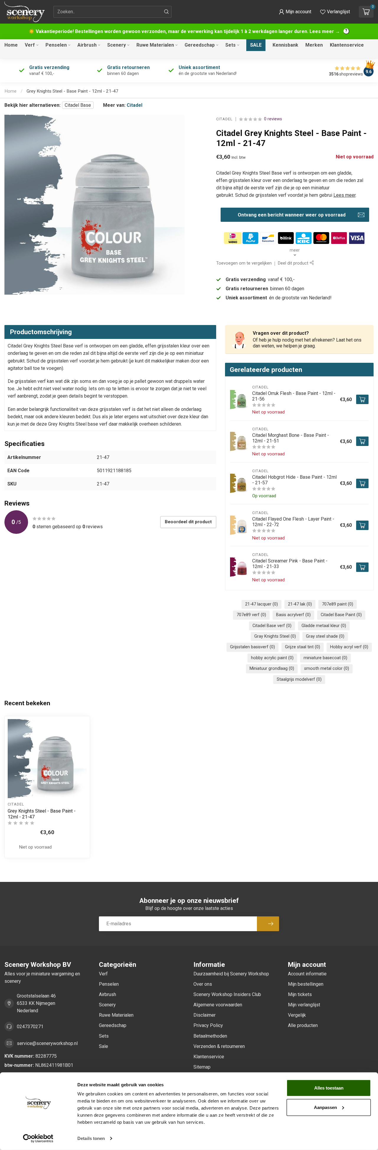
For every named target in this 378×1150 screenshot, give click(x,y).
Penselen (56, 45)
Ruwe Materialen (155, 45)
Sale (256, 45)
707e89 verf (251, 614)
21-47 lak (300, 604)
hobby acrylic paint (272, 657)
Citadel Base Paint (341, 614)
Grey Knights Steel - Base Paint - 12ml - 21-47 (72, 91)
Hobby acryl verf (349, 646)
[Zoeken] (167, 12)
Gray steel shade (325, 636)
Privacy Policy (208, 1025)
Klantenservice (347, 45)
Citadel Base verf (271, 625)
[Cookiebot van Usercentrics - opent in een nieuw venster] (38, 1138)
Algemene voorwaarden (217, 1005)
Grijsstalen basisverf (252, 646)
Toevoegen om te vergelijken (244, 263)
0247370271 (30, 1026)
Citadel (134, 105)
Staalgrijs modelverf (299, 679)
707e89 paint (337, 604)
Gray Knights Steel (275, 636)
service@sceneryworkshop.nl (47, 1043)
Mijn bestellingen (305, 984)
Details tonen (91, 1138)
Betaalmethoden (210, 1036)
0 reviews (273, 119)
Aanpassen (325, 1107)
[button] (295, 12)
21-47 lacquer (261, 604)
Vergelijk (297, 1015)
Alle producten (303, 1025)
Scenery (116, 45)
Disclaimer (204, 1015)
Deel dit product (293, 263)
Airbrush (87, 45)
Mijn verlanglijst (304, 1005)
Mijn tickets (300, 994)
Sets (230, 45)
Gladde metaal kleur (324, 625)
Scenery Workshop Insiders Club (227, 994)
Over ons (202, 984)
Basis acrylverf (293, 614)
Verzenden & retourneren (219, 1046)
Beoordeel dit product (188, 521)
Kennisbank (285, 45)
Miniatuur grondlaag (272, 668)
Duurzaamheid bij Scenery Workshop (231, 974)
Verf (30, 45)
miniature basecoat (325, 657)
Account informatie (307, 974)
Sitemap (202, 1067)
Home (11, 45)
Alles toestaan (328, 1087)
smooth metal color (326, 668)
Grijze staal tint (302, 646)
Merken (314, 45)
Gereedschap (200, 45)
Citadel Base (78, 105)
